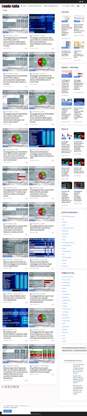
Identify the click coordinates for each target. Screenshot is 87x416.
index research (67, 245)
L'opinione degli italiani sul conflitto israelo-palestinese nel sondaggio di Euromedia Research (66, 113)
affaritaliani (66, 282)
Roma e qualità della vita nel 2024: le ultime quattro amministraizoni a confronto (79, 28)
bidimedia (65, 231)
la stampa (66, 312)
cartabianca (66, 294)
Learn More (14, 407)
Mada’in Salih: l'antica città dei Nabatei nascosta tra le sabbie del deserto (78, 379)
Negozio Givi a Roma (68, 350)
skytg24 (65, 329)
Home (24, 6)
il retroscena (66, 300)
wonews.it (78, 360)
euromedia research (68, 242)
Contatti (67, 6)
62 (14, 387)
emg (64, 239)
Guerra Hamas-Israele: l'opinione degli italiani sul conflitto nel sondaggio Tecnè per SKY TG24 (79, 113)
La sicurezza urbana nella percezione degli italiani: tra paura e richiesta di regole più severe (67, 30)
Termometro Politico (68, 228)
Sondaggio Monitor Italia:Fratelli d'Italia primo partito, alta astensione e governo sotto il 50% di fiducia (67, 147)
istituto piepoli (67, 251)
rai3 (64, 323)
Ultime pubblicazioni (35, 6)
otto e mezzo (66, 317)
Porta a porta (66, 279)
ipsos (64, 248)
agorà (64, 288)
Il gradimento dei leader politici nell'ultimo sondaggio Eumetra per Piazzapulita (78, 196)
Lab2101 (65, 222)
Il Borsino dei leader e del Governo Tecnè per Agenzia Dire (79, 170)
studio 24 (65, 332)
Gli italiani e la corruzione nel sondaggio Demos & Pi (66, 53)
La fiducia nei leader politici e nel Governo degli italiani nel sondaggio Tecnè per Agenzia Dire (79, 146)
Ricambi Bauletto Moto (69, 348)
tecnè (64, 263)
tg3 (64, 335)
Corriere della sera (68, 277)
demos (65, 236)
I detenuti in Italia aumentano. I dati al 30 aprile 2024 (79, 54)
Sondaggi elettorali (52, 6)
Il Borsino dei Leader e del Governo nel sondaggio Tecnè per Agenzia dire (65, 172)
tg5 (64, 338)
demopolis (66, 234)
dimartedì (65, 297)
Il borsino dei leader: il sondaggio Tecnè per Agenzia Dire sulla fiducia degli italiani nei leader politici (66, 197)
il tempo (65, 303)
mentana (65, 315)
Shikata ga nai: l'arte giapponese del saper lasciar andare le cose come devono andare (78, 390)
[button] (84, 6)
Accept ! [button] (7, 411)
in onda (65, 306)
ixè (63, 254)
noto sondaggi (67, 257)
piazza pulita (66, 320)
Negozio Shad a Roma (81, 348)
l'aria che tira (67, 309)
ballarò (65, 291)
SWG (64, 225)
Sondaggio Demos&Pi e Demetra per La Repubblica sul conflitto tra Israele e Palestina (79, 84)
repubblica (66, 326)
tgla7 (64, 341)
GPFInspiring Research (69, 216)
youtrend (65, 266)
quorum (65, 260)
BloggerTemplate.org (34, 414)
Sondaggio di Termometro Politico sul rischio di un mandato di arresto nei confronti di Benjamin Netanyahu (66, 86)
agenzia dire (66, 285)
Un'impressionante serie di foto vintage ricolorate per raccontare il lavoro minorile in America (78, 369)
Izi (63, 219)
